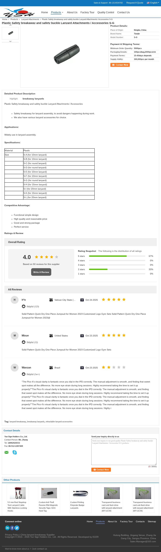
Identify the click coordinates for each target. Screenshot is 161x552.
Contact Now (115, 64)
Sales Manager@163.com (143, 541)
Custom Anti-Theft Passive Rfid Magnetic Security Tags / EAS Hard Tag (48, 506)
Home (44, 12)
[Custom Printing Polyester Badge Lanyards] (80, 493)
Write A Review (41, 272)
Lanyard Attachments (30, 19)
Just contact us (39, 548)
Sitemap (152, 521)
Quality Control (105, 12)
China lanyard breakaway (33, 534)
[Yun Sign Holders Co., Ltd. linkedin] (7, 527)
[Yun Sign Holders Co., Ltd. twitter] (16, 527)
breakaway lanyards (35, 422)
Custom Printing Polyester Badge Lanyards (77, 505)
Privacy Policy (12, 534)
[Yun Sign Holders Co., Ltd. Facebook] (12, 527)
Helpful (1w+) (33, 374)
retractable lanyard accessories (59, 422)
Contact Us (123, 12)
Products (56, 12)
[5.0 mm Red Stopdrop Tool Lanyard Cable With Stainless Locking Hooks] (18, 493)
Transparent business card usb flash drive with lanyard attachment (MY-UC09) (112, 506)
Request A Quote (134, 2)
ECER (96, 537)
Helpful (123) (33, 306)
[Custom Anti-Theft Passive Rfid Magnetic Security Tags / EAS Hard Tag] (49, 493)
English (154, 2)
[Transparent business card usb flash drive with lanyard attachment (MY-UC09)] (112, 493)
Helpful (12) (32, 342)
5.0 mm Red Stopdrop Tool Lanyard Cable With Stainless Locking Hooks (17, 506)
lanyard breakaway (18, 422)
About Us (72, 12)
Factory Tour (87, 12)
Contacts (140, 521)
